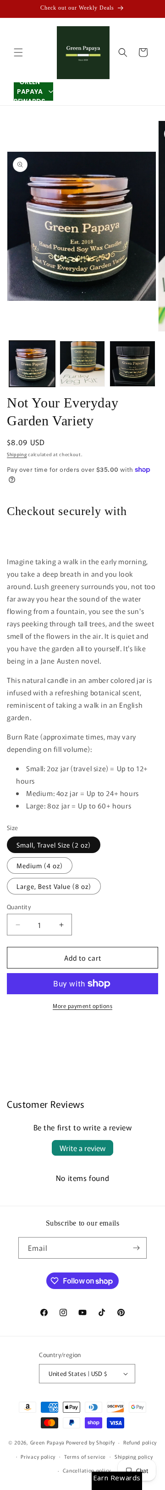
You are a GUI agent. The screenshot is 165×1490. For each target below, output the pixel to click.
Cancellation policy (87, 1470)
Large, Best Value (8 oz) (53, 886)
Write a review (82, 1147)
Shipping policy (134, 1456)
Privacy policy (38, 1456)
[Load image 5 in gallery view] (132, 364)
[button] (18, 52)
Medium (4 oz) (39, 865)
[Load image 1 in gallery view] (32, 364)
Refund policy (140, 1442)
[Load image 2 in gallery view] (82, 364)
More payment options (82, 1005)
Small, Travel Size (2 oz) (53, 844)
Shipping (17, 454)
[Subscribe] (136, 1248)
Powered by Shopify (90, 1442)
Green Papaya (47, 1442)
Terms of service (85, 1456)
